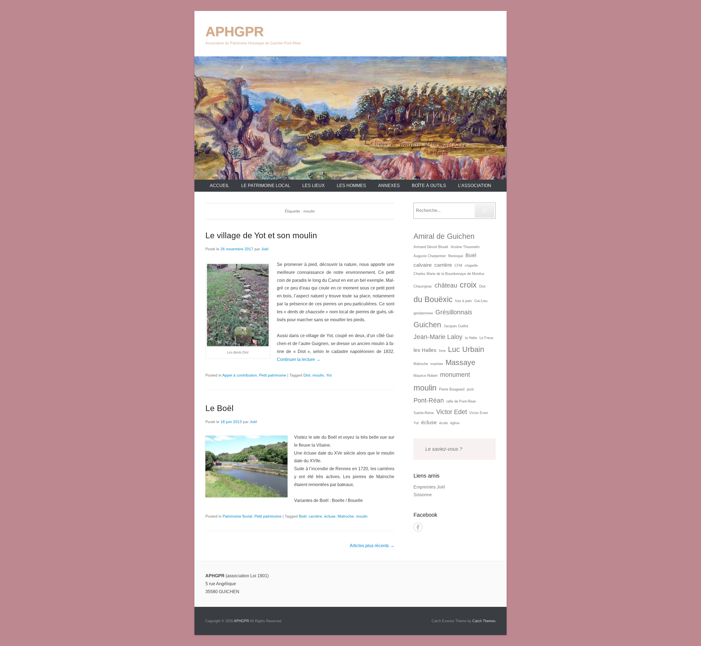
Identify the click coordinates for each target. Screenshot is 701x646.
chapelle (471, 265)
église (454, 423)
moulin (318, 375)
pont (470, 389)
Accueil (219, 185)
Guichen (427, 325)
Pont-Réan (428, 400)
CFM (458, 265)
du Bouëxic (433, 299)
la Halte (471, 338)
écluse (329, 516)
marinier (436, 364)
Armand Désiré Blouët (430, 247)
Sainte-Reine (423, 413)
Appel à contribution (239, 375)
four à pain (463, 301)
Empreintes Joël (429, 487)
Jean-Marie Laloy (437, 336)
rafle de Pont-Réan (461, 401)
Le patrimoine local (265, 185)
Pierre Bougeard (451, 389)
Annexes (389, 185)
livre (442, 351)
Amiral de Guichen (444, 236)
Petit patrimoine (272, 375)
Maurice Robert (425, 376)
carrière (315, 516)
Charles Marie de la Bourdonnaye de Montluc (449, 274)
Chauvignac (422, 286)
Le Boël (219, 408)
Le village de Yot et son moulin (261, 235)
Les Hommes (351, 185)
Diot (306, 375)
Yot (329, 375)
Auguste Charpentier (429, 256)
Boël (302, 516)
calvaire (422, 265)
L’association (474, 185)
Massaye (460, 362)
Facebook (418, 527)
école (443, 423)
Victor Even (478, 413)
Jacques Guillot (456, 326)
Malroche (346, 516)
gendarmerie (423, 313)
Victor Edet (451, 411)
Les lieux (313, 185)
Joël (264, 249)
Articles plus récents (372, 545)
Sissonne (422, 494)
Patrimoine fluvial (237, 516)
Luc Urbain (466, 349)
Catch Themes (484, 621)
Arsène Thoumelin (465, 247)
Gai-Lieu (480, 301)
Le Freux (486, 338)
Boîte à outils (429, 185)
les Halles (424, 350)
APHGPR (234, 31)
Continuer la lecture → (298, 359)
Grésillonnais (453, 312)
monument (455, 374)
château (446, 285)
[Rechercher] (484, 210)
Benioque (455, 256)
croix (468, 284)
